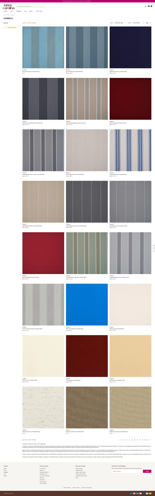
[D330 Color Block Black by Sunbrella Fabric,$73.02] (43, 99)
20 (147, 439)
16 (137, 439)
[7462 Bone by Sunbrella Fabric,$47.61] (130, 304)
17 (139, 439)
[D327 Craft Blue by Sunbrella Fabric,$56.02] (87, 47)
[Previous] (119, 440)
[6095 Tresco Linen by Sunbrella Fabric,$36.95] (130, 407)
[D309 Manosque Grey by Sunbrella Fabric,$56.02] (130, 253)
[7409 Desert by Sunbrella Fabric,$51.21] (130, 356)
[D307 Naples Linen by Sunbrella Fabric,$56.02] (87, 150)
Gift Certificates (43, 483)
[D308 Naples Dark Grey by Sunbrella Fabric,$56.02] (87, 202)
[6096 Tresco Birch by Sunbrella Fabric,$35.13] (87, 407)
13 (129, 439)
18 (142, 439)
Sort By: (129, 22)
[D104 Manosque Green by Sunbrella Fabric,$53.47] (87, 253)
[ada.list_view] (150, 22)
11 (124, 439)
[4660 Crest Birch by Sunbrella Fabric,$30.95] (43, 407)
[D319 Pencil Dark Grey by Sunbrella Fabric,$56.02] (43, 304)
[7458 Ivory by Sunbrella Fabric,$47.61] (43, 356)
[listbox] (138, 22)
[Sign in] (145, 6)
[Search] (17, 6)
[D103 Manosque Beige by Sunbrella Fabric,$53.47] (87, 99)
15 (134, 439)
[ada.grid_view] (147, 22)
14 (131, 439)
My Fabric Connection (86, 487)
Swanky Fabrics (67, 487)
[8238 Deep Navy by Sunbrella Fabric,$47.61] (130, 47)
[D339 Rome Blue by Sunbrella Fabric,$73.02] (130, 150)
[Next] (150, 440)
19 (144, 439)
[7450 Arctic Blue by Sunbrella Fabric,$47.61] (87, 304)
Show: (111, 22)
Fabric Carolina (76, 487)
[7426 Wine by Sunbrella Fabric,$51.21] (87, 356)
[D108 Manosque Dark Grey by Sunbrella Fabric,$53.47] (43, 150)
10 (121, 439)
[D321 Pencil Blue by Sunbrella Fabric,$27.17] (43, 47)
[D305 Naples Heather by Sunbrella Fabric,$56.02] (43, 202)
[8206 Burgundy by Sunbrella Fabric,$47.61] (130, 99)
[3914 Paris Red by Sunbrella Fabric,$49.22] (43, 253)
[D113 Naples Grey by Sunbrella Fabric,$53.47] (130, 202)
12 (126, 439)
